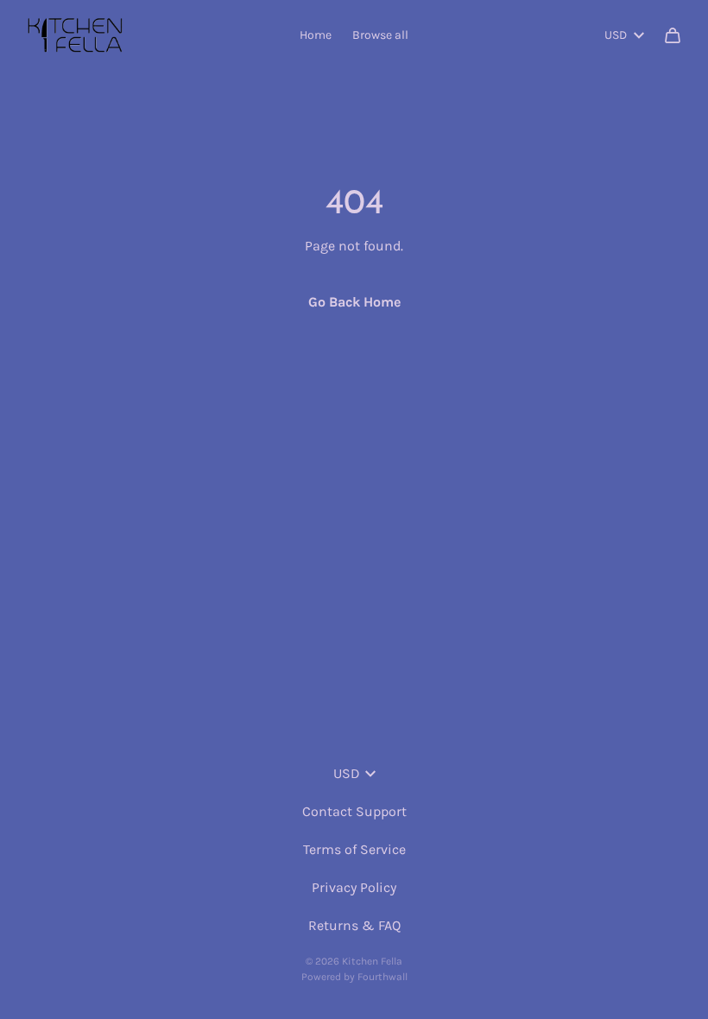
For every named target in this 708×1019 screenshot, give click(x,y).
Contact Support (354, 811)
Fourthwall (382, 977)
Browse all (380, 35)
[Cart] (672, 35)
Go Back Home (354, 302)
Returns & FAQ (354, 925)
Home (316, 35)
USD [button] (615, 35)
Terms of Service (354, 849)
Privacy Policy (354, 887)
